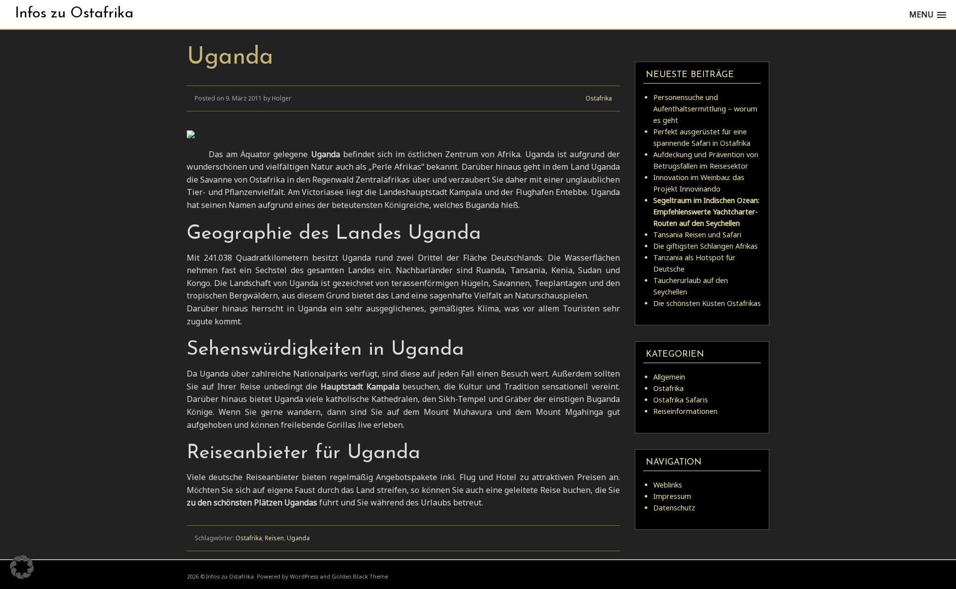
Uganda (298, 538)
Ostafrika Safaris (680, 399)
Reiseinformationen (685, 411)
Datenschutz (674, 507)
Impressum (672, 496)
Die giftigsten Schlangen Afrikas (705, 246)
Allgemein (669, 377)
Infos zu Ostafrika (74, 13)
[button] (22, 567)
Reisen (274, 538)
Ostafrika (599, 98)
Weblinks (667, 485)
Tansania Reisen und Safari (697, 234)
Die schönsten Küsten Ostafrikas (707, 303)
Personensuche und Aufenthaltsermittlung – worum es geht (705, 109)
